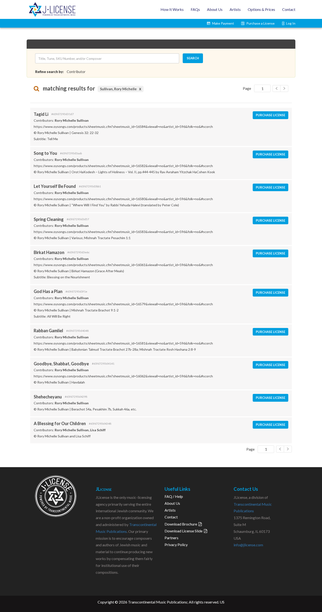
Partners (171, 537)
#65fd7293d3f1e (76, 291)
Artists (235, 9)
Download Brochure (181, 524)
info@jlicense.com (248, 545)
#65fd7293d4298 (76, 396)
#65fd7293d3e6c (78, 252)
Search (193, 58)
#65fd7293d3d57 (78, 219)
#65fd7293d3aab (71, 153)
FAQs (195, 9)
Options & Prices (261, 9)
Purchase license (270, 115)
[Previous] (284, 88)
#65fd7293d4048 (77, 330)
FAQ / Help (174, 496)
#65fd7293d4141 (103, 363)
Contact (288, 9)
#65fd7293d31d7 (62, 114)
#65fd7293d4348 (100, 423)
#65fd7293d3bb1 (90, 186)
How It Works (172, 9)
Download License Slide (184, 531)
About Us (215, 9)
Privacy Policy (176, 544)
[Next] (276, 88)
